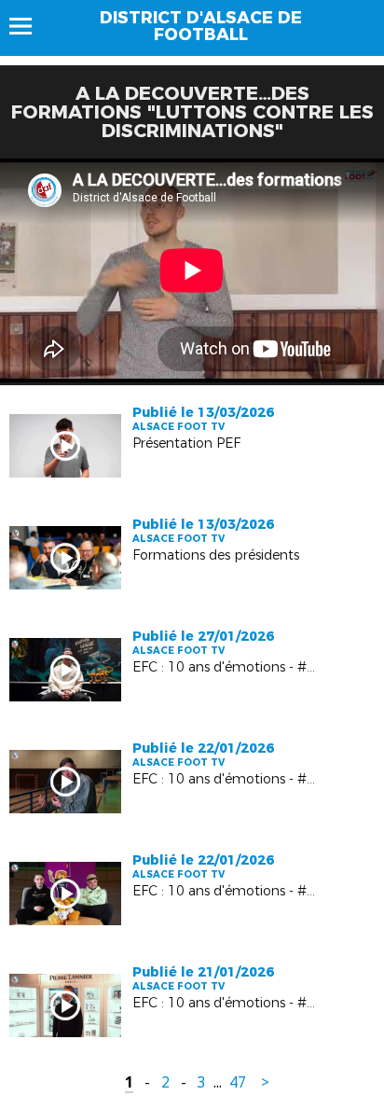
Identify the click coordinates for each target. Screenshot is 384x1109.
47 (237, 1082)
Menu (29, 26)
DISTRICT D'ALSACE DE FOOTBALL (201, 26)
